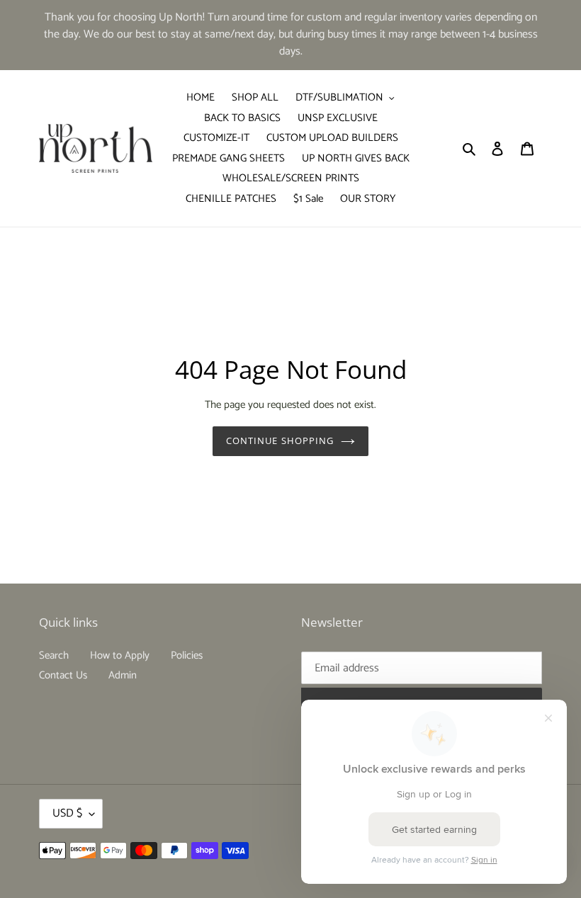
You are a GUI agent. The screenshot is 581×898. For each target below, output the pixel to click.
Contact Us (63, 675)
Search (54, 655)
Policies (187, 655)
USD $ (67, 813)
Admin (122, 675)
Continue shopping (280, 440)
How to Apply (120, 655)
